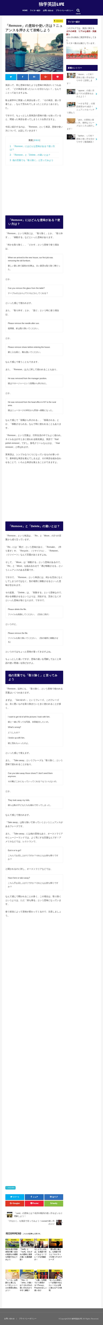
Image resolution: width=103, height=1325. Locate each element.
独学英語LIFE (51, 4)
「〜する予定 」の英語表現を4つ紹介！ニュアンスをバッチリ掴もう (81, 108)
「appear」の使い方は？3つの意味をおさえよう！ (85, 93)
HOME (25, 10)
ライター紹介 (35, 10)
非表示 (37, 140)
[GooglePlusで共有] (46, 77)
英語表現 (11, 1188)
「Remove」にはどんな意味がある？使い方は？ (32, 147)
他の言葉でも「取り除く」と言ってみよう (31, 160)
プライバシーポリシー (64, 10)
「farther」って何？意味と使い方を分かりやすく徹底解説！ (85, 139)
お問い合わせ (48, 10)
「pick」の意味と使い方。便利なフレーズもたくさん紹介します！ (80, 124)
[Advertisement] (34, 187)
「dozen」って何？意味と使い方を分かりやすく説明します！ (80, 78)
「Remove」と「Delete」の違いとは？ (30, 155)
